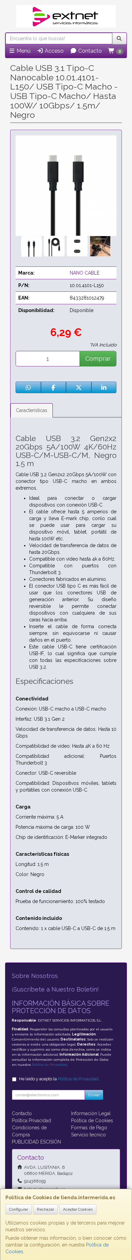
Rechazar (45, 1209)
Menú (22, 51)
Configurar (18, 1209)
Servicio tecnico (88, 1134)
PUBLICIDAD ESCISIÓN (36, 1142)
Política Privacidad (31, 1120)
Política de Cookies (92, 1120)
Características (31, 410)
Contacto (89, 51)
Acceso (53, 51)
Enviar (94, 1094)
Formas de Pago (89, 1127)
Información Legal (91, 1113)
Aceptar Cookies (78, 1209)
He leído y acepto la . (59, 1078)
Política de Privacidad (49, 1064)
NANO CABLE (85, 273)
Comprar (98, 358)
